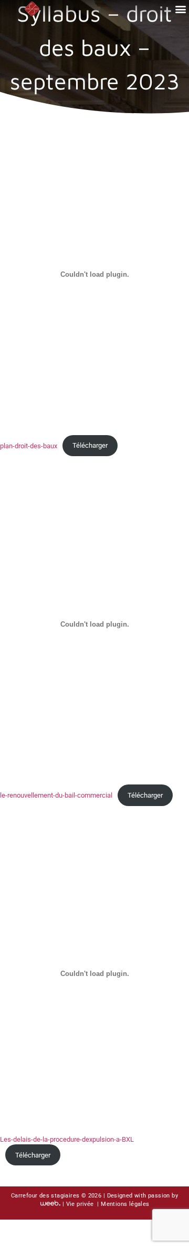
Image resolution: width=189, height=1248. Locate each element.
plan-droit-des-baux (28, 445)
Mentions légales (125, 1204)
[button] (180, 8)
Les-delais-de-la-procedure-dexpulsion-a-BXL (67, 1139)
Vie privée (81, 1204)
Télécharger (90, 445)
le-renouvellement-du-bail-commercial (56, 795)
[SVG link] (32, 9)
